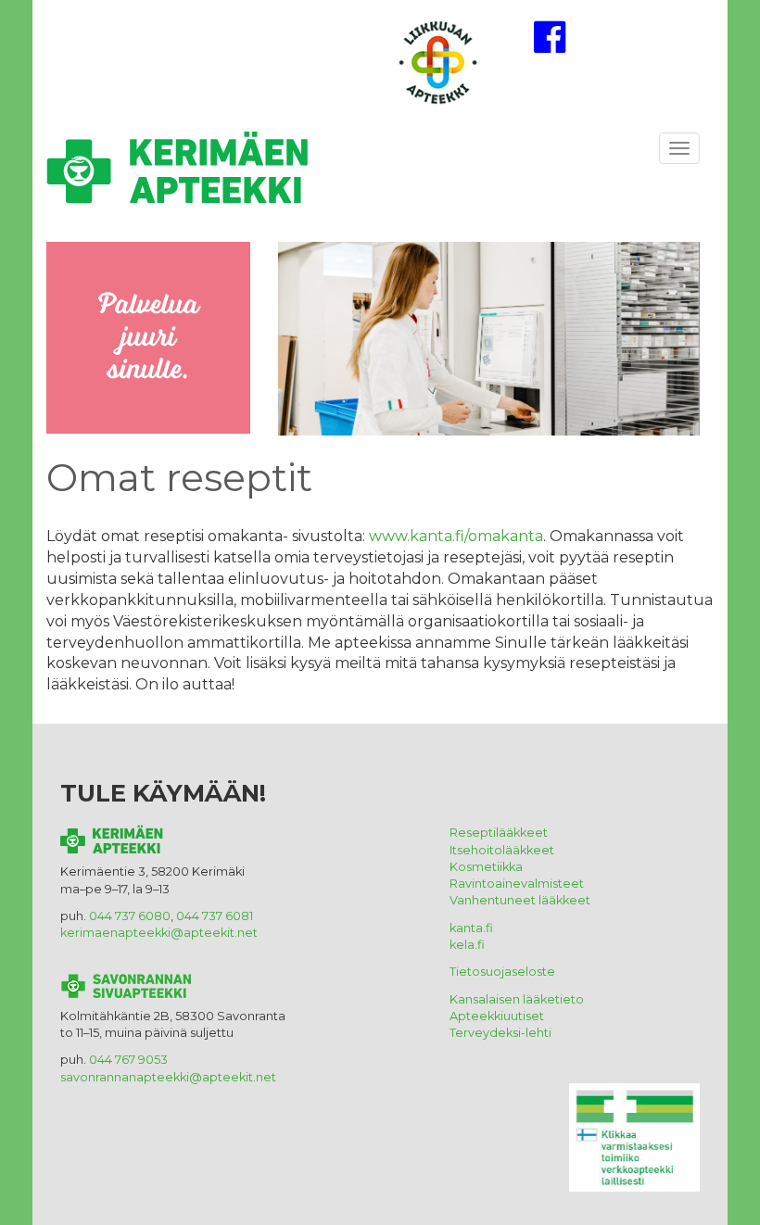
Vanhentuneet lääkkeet (520, 900)
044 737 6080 (130, 916)
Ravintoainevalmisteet (517, 883)
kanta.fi (471, 928)
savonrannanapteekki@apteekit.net (168, 1077)
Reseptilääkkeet (499, 833)
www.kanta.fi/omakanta (456, 536)
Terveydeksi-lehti (500, 1033)
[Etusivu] (200, 173)
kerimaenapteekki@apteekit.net (159, 933)
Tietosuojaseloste (502, 972)
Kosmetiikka (486, 867)
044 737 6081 (214, 916)
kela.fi (467, 945)
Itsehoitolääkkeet (502, 850)
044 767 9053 (128, 1060)
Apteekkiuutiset (498, 1016)
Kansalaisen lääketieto (517, 999)
